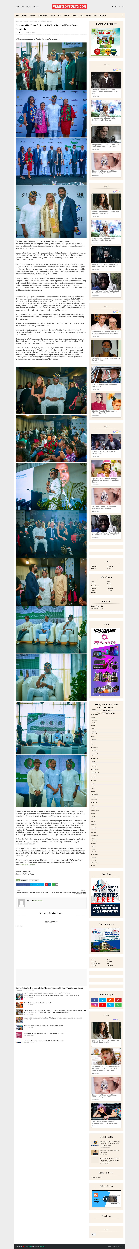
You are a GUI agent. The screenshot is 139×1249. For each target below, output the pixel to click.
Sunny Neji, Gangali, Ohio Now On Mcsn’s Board (109, 1151)
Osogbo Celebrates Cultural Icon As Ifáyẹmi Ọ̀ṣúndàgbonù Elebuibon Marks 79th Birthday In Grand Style (53, 1018)
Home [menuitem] (17, 15)
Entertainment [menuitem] (43, 15)
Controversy (95, 753)
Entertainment (95, 586)
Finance (94, 780)
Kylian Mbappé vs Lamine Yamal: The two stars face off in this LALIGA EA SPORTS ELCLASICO (110, 1160)
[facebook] (113, 6)
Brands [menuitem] (88, 15)
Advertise (36, 6)
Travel (93, 865)
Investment (94, 802)
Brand (93, 728)
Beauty (93, 725)
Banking (94, 722)
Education (109, 590)
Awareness (94, 720)
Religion (94, 838)
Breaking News (95, 733)
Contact (28, 6)
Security (94, 843)
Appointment (95, 714)
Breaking (94, 731)
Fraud (93, 786)
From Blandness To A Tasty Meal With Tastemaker (38, 1003)
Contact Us (110, 566)
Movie (93, 816)
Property (94, 832)
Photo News (110, 588)
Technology (94, 851)
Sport (93, 849)
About (22, 6)
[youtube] (102, 1005)
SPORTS (93, 966)
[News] (51, 977)
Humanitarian (95, 794)
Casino (93, 744)
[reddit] (110, 1000)
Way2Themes (29, 1246)
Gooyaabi (42, 1246)
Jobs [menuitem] (95, 15)
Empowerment (95, 769)
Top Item (109, 568)
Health (93, 788)
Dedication (94, 764)
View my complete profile (97, 608)
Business (93, 584)
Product (94, 829)
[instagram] (119, 6)
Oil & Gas (94, 824)
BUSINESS (110, 961)
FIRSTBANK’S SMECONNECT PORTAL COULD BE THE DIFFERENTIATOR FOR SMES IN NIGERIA (110, 1143)
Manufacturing (95, 810)
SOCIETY (93, 961)
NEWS (108, 959)
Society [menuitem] (66, 15)
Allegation (94, 711)
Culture (93, 761)
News (21, 21)
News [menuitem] (59, 15)
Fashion (94, 777)
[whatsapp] (118, 1005)
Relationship (95, 835)
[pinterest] (122, 6)
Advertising (94, 709)
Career (93, 742)
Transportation (95, 862)
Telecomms (95, 854)
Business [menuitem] (74, 15)
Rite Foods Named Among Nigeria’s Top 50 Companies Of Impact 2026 (43, 1025)
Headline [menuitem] (24, 15)
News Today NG (20, 32)
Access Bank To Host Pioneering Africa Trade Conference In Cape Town (44, 1033)
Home (17, 6)
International (95, 797)
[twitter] (116, 6)
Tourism (94, 857)
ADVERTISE (110, 966)
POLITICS (109, 963)
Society (94, 846)
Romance (93, 592)
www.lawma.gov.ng (27, 865)
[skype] (110, 1005)
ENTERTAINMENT (96, 963)
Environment (24, 880)
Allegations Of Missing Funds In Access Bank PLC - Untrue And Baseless (44, 1040)
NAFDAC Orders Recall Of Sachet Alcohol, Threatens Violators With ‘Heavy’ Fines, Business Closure (49, 988)
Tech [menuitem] (81, 15)
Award (93, 717)
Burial (93, 736)
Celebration (94, 747)
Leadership (94, 808)
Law (93, 805)
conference (94, 750)
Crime (93, 755)
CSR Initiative (95, 758)
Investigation (95, 799)
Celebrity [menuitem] (103, 15)
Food (93, 783)
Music (93, 818)
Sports (93, 590)
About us (93, 568)
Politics (109, 584)
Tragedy (94, 860)
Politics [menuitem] (32, 15)
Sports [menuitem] (52, 15)
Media (93, 813)
